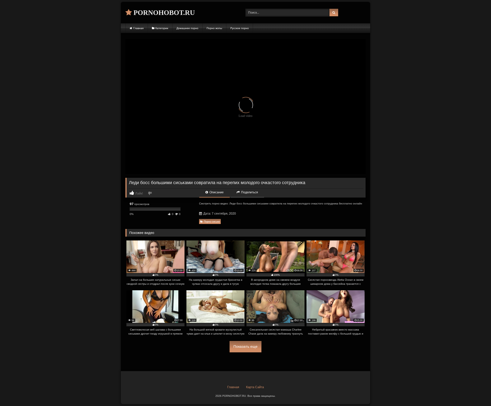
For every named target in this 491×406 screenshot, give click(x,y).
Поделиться (249, 192)
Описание (216, 192)
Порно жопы (214, 28)
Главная (138, 28)
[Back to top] (479, 394)
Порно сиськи (212, 221)
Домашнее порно (187, 28)
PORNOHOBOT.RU (163, 12)
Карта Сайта (255, 387)
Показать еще (245, 346)
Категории (161, 28)
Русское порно (239, 28)
